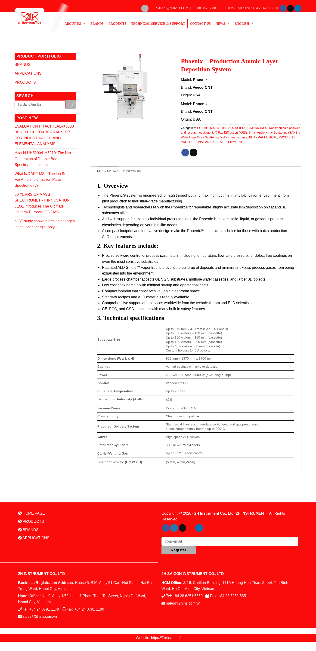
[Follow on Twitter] (174, 528)
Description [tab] (107, 171)
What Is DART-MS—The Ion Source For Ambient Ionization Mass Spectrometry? (44, 179)
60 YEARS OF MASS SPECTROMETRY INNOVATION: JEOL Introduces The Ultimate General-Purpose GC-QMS (43, 203)
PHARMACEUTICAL (263, 137)
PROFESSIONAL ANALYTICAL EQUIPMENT (211, 142)
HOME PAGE (33, 513)
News (220, 23)
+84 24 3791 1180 (89, 609)
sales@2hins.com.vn (40, 616)
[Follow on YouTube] (207, 528)
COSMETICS (206, 128)
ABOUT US (73, 23)
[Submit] (70, 104)
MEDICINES (258, 128)
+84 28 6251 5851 (233, 596)
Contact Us (200, 23)
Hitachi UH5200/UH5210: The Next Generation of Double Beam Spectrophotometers (44, 159)
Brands (97, 23)
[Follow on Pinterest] (191, 528)
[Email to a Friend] (193, 152)
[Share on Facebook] (185, 152)
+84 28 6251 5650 (188, 596)
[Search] (145, 8)
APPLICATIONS (28, 73)
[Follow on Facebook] (283, 8)
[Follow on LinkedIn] (297, 8)
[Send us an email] (290, 8)
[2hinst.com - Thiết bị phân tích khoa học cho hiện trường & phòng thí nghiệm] (35, 18)
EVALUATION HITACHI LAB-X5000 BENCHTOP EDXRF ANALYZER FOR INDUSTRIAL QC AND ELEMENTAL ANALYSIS (44, 135)
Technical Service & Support (158, 23)
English (242, 23)
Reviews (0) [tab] (131, 171)
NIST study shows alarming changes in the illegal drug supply (45, 224)
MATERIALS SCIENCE (232, 128)
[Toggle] (74, 64)
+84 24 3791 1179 (44, 609)
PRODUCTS (117, 23)
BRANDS (23, 65)
